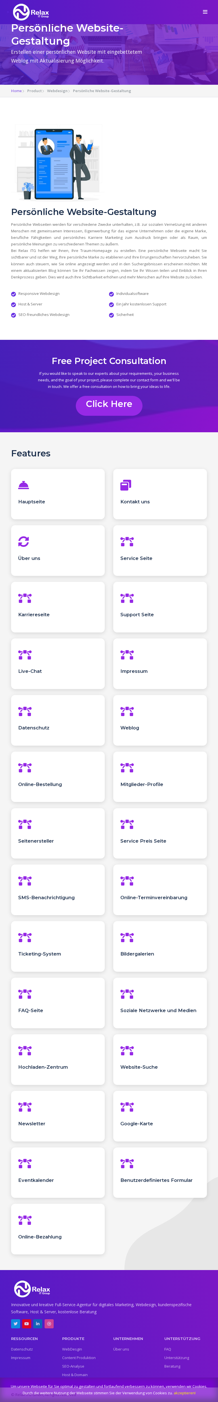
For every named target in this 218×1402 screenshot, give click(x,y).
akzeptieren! (185, 1392)
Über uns (121, 1349)
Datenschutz (22, 1349)
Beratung (172, 1366)
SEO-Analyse (73, 1366)
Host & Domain (75, 1374)
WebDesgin (72, 1349)
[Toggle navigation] (205, 12)
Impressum (20, 1357)
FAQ (167, 1349)
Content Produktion (79, 1357)
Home (16, 90)
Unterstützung (176, 1357)
